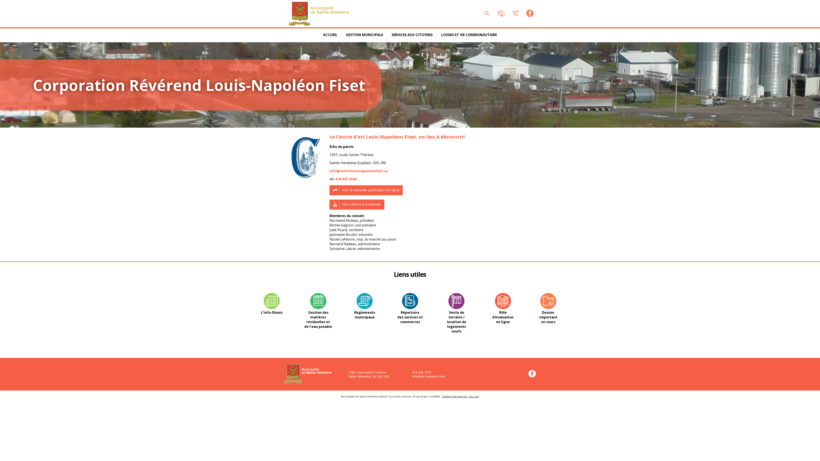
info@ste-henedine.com (428, 376)
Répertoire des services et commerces (410, 317)
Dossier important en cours (548, 317)
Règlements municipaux (364, 314)
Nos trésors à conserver (361, 204)
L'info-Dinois (272, 312)
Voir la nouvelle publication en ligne (370, 190)
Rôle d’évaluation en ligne (503, 317)
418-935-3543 (346, 179)
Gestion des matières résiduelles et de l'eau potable (318, 319)
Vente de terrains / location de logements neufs (456, 322)
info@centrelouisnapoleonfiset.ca (358, 171)
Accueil (330, 34)
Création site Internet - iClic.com (460, 396)
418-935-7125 (421, 372)
